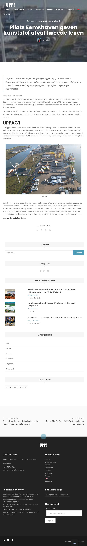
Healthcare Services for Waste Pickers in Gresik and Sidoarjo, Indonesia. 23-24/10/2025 (52, 291)
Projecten (40, 9)
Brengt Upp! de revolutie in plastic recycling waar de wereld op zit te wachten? (21, 421)
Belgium (9, 348)
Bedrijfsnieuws (11, 387)
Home (6, 9)
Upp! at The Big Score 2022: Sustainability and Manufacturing (64, 421)
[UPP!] (43, 445)
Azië (29, 295)
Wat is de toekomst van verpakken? (17, 509)
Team (29, 9)
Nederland (56, 21)
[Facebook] (41, 230)
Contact (59, 9)
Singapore (9, 364)
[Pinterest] (45, 230)
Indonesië (34, 295)
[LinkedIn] (50, 230)
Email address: (52, 509)
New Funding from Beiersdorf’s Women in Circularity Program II (19, 500)
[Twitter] (37, 230)
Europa (50, 21)
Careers (70, 9)
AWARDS (7, 14)
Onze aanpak (18, 9)
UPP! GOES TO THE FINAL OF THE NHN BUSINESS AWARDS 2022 (55, 317)
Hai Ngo (47, 40)
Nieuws (50, 9)
